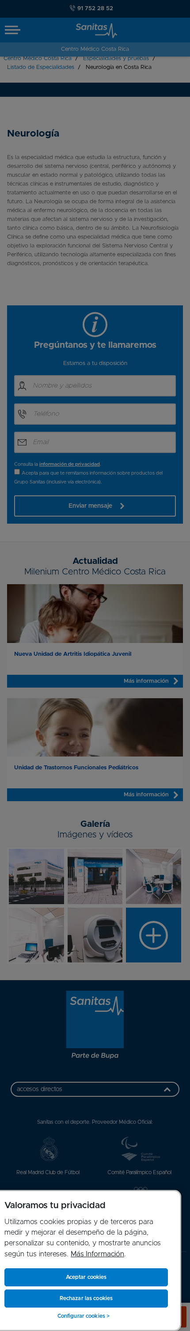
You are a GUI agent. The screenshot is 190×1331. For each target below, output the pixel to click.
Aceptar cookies (86, 1277)
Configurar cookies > (83, 1316)
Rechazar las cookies (86, 1298)
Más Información (97, 1254)
